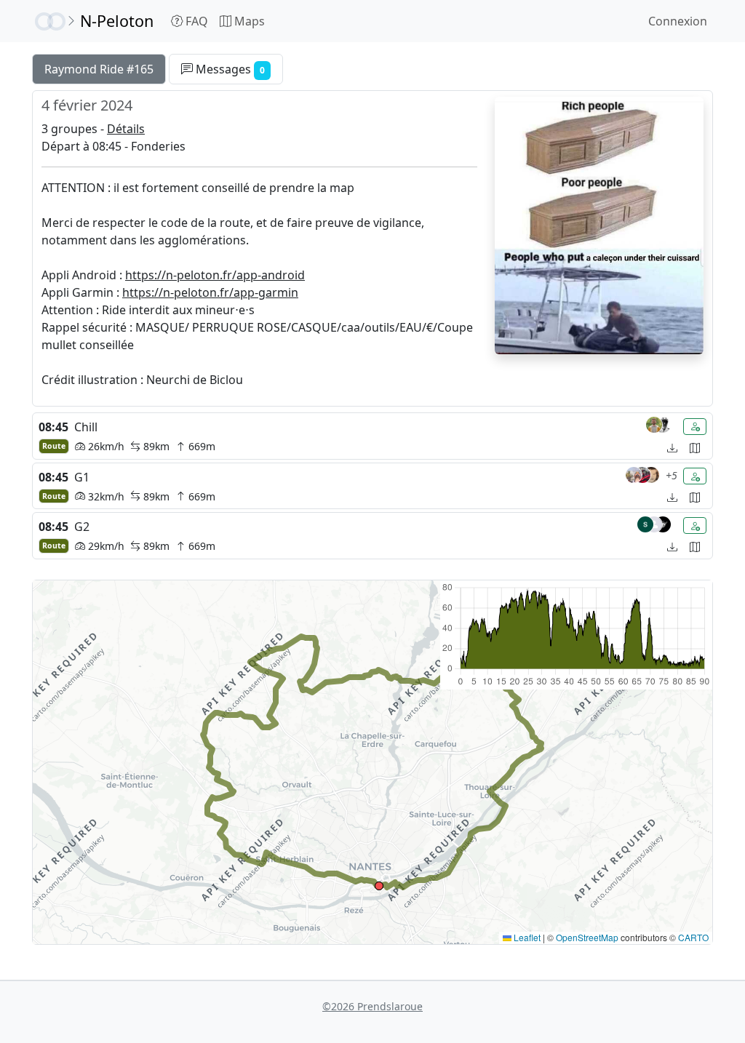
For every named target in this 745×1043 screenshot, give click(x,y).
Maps (248, 21)
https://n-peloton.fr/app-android (215, 275)
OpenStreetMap (587, 937)
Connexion (677, 21)
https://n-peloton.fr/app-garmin (210, 292)
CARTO (693, 937)
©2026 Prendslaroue (372, 1006)
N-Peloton (117, 20)
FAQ (195, 21)
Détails (126, 129)
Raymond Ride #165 (99, 69)
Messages (229, 69)
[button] (379, 886)
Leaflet (526, 937)
